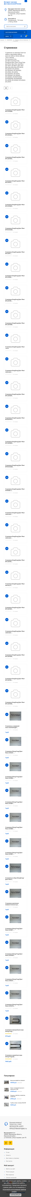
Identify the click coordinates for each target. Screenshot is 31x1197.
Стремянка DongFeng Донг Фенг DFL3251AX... (15, 655)
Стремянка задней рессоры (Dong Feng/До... (13, 1055)
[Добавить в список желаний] (20, 117)
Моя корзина (10, 1174)
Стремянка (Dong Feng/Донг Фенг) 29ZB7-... (13, 929)
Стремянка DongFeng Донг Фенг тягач (15, 347)
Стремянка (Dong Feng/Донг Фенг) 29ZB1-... (13, 802)
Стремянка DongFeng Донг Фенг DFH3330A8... (15, 229)
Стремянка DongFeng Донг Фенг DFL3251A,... (15, 679)
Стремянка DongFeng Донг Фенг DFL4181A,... (15, 276)
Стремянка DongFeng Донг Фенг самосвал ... (15, 371)
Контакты (9, 1161)
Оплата (8, 1155)
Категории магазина (11, 32)
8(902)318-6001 (16, 1126)
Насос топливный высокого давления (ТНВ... (17, 1088)
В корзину (12, 117)
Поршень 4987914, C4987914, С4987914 (17, 1096)
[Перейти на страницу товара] (15, 101)
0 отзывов (15, 113)
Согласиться (15, 1195)
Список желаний (11, 1177)
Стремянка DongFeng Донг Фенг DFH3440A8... (15, 466)
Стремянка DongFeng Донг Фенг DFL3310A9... (15, 205)
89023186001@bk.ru (18, 1128)
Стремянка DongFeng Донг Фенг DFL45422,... (15, 134)
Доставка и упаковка (12, 1158)
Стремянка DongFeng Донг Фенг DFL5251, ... (15, 252)
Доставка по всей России (12, 3)
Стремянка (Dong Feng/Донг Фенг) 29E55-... (13, 980)
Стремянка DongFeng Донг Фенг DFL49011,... (15, 181)
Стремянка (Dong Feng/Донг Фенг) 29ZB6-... (13, 777)
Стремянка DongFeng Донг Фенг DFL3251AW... (15, 323)
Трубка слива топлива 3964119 (18, 1102)
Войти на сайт (10, 1169)
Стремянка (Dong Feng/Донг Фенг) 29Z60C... (13, 954)
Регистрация (10, 1172)
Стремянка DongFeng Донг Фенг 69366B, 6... (15, 489)
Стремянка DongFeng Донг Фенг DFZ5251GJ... (15, 418)
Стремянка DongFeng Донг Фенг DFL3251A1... (15, 608)
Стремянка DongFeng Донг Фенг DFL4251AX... (15, 703)
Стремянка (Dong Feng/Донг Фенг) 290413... (13, 1005)
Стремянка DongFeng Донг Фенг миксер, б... (15, 584)
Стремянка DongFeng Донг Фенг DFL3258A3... (15, 442)
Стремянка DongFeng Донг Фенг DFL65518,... (15, 300)
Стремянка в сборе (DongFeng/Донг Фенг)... (14, 878)
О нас (7, 1152)
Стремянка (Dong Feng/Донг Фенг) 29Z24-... (13, 752)
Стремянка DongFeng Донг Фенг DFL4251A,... (15, 560)
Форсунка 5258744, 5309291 (17, 1080)
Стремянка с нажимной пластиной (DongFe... (12, 726)
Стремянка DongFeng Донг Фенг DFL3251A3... (15, 158)
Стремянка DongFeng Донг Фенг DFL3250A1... (15, 395)
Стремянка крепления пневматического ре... (12, 904)
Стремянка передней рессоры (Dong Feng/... (14, 1030)
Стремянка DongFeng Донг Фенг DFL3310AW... (15, 110)
